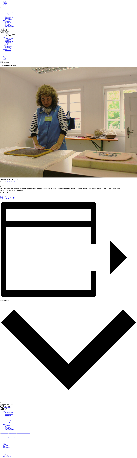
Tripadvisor (23, 433)
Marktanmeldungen (8, 438)
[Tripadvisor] (5, 3)
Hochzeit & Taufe (8, 13)
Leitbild (6, 23)
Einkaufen (6, 15)
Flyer (5, 435)
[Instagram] (5, 2)
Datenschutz (5, 452)
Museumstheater (7, 24)
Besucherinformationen (9, 9)
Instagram (14, 433)
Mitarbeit (4, 444)
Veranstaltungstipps (8, 18)
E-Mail (29, 433)
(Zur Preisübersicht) (11, 181)
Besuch (4, 37)
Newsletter (4, 451)
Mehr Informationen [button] (3, 196)
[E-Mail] (4, 4)
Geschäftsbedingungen (6, 454)
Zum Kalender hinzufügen (5, 300)
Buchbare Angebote (8, 10)
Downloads (4, 434)
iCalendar (4, 398)
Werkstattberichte (8, 22)
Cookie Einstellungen (6, 455)
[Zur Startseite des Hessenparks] (68, 32)
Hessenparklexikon (8, 21)
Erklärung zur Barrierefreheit (7, 456)
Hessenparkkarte (7, 11)
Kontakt (4, 443)
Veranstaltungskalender (9, 17)
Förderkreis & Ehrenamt (9, 25)
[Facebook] (5, 1)
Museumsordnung (6, 450)
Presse (4, 446)
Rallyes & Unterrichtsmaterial (10, 437)
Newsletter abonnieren (4, 198)
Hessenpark (5, 20)
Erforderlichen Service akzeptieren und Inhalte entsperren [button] (10, 197)
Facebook (6, 433)
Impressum (4, 453)
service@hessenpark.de (7, 407)
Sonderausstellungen (8, 19)
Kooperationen (5, 445)
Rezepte (6, 439)
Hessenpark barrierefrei (9, 12)
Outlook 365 (5, 399)
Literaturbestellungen (6, 447)
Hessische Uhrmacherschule (9, 26)
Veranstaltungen (5, 16)
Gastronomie (7, 14)
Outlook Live (5, 400)
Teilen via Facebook (11, 198)
